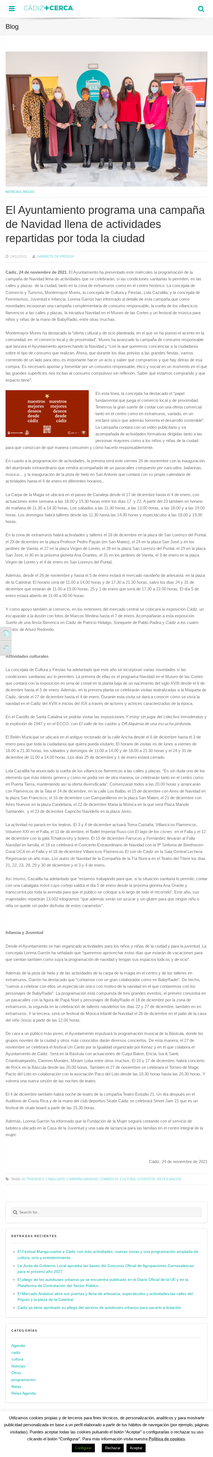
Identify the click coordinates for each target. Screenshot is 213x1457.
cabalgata (55, 1179)
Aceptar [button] (136, 1448)
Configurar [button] (83, 1448)
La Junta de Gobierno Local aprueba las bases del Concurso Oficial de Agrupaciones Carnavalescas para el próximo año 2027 (105, 1269)
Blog (12, 26)
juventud (146, 1179)
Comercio (109, 1179)
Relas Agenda (23, 1393)
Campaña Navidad (82, 1179)
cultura (17, 1359)
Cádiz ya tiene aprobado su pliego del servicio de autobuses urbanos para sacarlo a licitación (99, 1308)
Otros (16, 1373)
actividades (33, 1179)
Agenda (18, 1346)
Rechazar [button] (112, 1448)
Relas (28, 192)
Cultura (128, 1179)
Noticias (13, 192)
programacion (23, 1380)
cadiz (16, 1353)
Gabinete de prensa (55, 256)
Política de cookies (167, 1438)
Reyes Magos (169, 1179)
